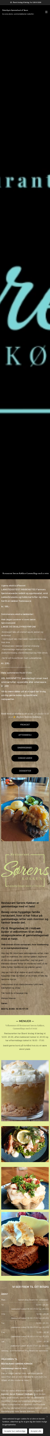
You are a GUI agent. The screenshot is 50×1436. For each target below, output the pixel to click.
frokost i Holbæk (24, 1394)
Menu (46, 11)
